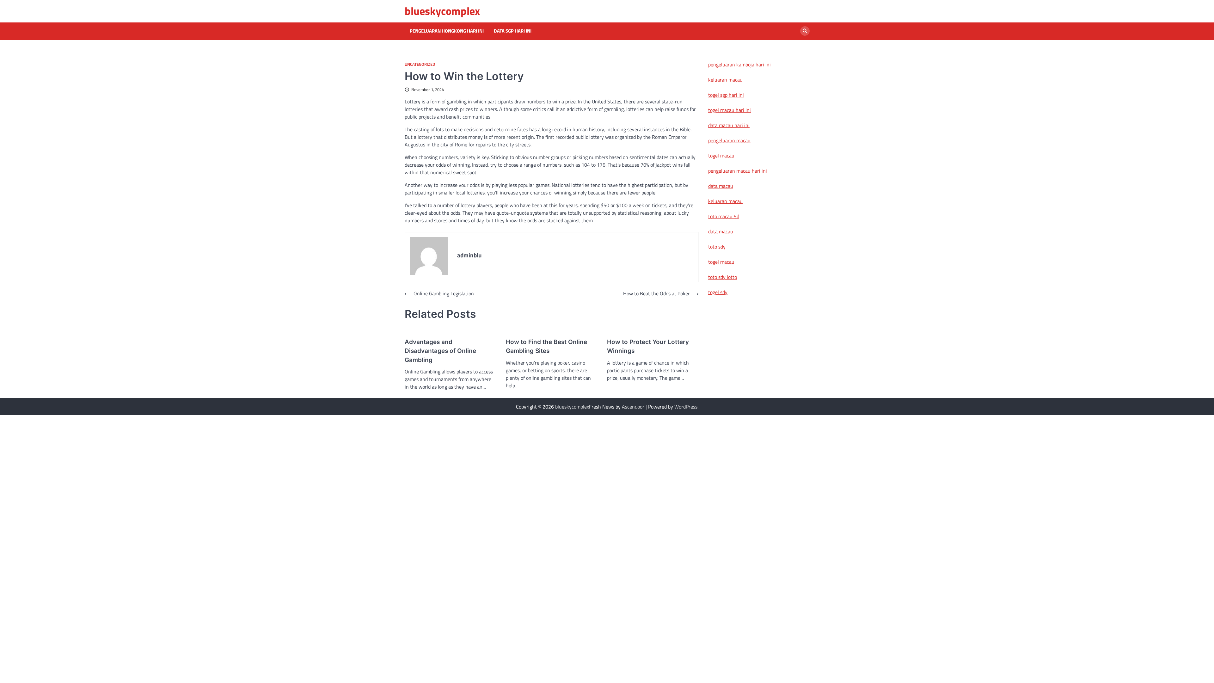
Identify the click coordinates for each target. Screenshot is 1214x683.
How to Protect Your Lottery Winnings (648, 346)
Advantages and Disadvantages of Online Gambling (440, 351)
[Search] (805, 31)
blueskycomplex (442, 11)
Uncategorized (420, 64)
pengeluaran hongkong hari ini (447, 31)
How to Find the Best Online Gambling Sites (546, 346)
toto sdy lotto (722, 277)
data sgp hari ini (512, 31)
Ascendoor (633, 406)
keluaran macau (725, 79)
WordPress (685, 406)
